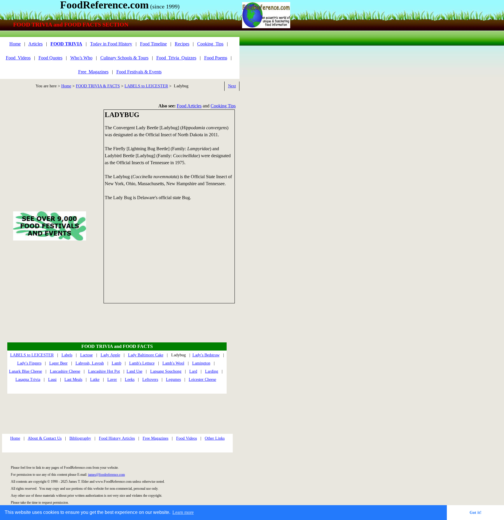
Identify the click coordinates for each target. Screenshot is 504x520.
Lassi (52, 379)
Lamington (201, 363)
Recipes (182, 43)
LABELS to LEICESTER (146, 86)
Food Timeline (153, 43)
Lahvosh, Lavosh (90, 363)
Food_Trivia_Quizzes (176, 57)
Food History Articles (117, 438)
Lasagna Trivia (27, 379)
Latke (94, 379)
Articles (35, 43)
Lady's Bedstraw (206, 355)
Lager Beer (58, 363)
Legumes (173, 379)
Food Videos (186, 438)
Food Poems (215, 57)
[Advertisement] (169, 254)
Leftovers (150, 379)
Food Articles (189, 105)
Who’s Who (81, 57)
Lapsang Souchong (165, 371)
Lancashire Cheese (65, 371)
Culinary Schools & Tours (124, 57)
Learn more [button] (183, 512)
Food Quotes (50, 57)
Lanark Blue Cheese (25, 371)
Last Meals (73, 379)
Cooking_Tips (210, 43)
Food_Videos (18, 57)
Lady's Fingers (29, 363)
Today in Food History (111, 43)
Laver (112, 379)
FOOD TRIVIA (66, 43)
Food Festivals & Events (139, 71)
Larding (211, 371)
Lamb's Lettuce (142, 363)
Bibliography (80, 438)
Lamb (116, 363)
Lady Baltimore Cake (145, 355)
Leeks (129, 379)
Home (66, 86)
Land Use (134, 371)
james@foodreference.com (106, 475)
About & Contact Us (45, 438)
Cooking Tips (223, 105)
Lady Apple (110, 355)
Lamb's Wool (173, 363)
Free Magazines (155, 438)
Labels (67, 355)
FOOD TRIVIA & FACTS (98, 86)
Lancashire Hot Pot (104, 371)
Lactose (86, 355)
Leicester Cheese (202, 379)
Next (232, 86)
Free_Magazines (93, 71)
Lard (193, 371)
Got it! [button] (476, 512)
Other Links (215, 438)
